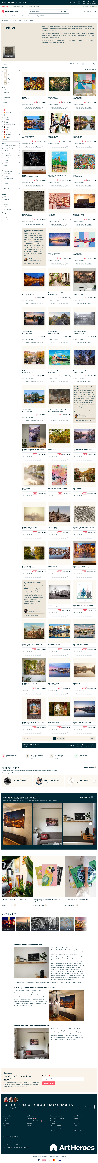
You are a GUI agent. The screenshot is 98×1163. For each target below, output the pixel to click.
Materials (30, 16)
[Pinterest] (13, 1137)
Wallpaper (90, 40)
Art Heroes (78, 1116)
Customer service (56, 1116)
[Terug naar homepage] (10, 11)
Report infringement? (53, 1156)
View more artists (89, 767)
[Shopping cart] (94, 11)
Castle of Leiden (62, 33)
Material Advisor (65, 982)
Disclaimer (44, 1156)
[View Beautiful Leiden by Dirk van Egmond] (46, 825)
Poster (80, 40)
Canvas (85, 40)
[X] (17, 1137)
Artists (22, 16)
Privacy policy (63, 1156)
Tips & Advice (41, 16)
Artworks (4, 16)
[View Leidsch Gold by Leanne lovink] (24, 815)
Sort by (93, 64)
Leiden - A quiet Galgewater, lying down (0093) (34, 241)
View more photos (85, 797)
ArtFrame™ (80, 952)
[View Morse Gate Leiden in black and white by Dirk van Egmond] (84, 815)
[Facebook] (15, 1137)
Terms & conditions (36, 1156)
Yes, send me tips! (49, 1083)
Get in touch (90, 1107)
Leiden (26, 588)
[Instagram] (10, 1137)
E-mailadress (46, 1075)
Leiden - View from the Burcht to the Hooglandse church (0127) (84, 398)
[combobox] (44, 11)
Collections (13, 16)
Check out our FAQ (35, 263)
